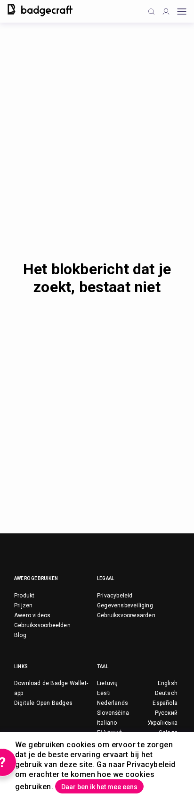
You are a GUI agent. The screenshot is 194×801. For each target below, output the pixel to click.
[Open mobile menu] (181, 12)
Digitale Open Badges (43, 703)
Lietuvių (107, 683)
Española (165, 703)
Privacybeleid (115, 595)
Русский (166, 713)
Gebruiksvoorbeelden (42, 625)
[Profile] (166, 11)
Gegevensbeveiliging (125, 605)
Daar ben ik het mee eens (99, 787)
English (168, 683)
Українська (162, 722)
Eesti (104, 693)
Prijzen (23, 605)
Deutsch (166, 693)
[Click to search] (151, 11)
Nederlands (112, 703)
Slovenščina (113, 713)
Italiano (107, 722)
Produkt (24, 595)
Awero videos (32, 615)
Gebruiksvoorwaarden (126, 615)
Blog (20, 635)
